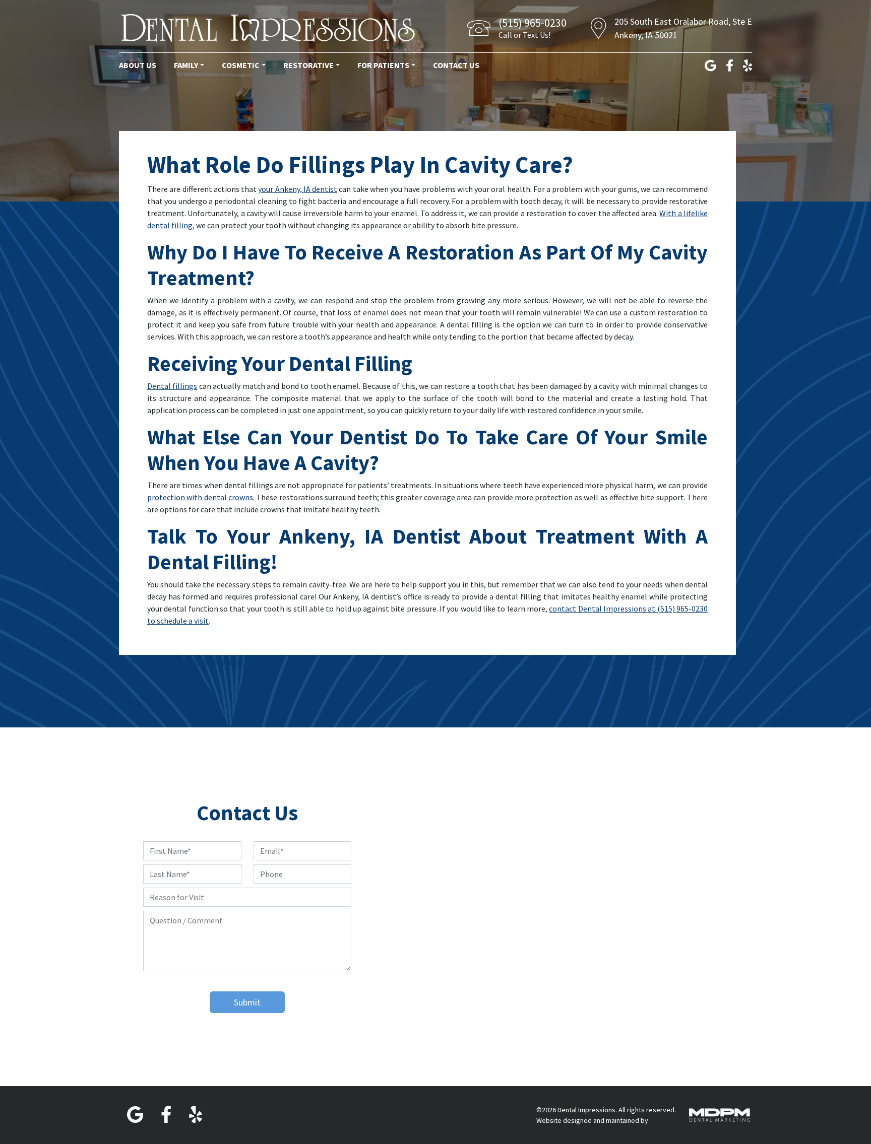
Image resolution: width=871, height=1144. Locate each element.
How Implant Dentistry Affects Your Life (205, 661)
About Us (137, 65)
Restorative (308, 65)
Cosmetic (241, 65)
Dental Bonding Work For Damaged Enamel (659, 661)
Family (186, 65)
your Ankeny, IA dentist (297, 189)
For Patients (383, 65)
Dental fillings (172, 386)
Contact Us (456, 65)
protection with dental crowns (200, 497)
